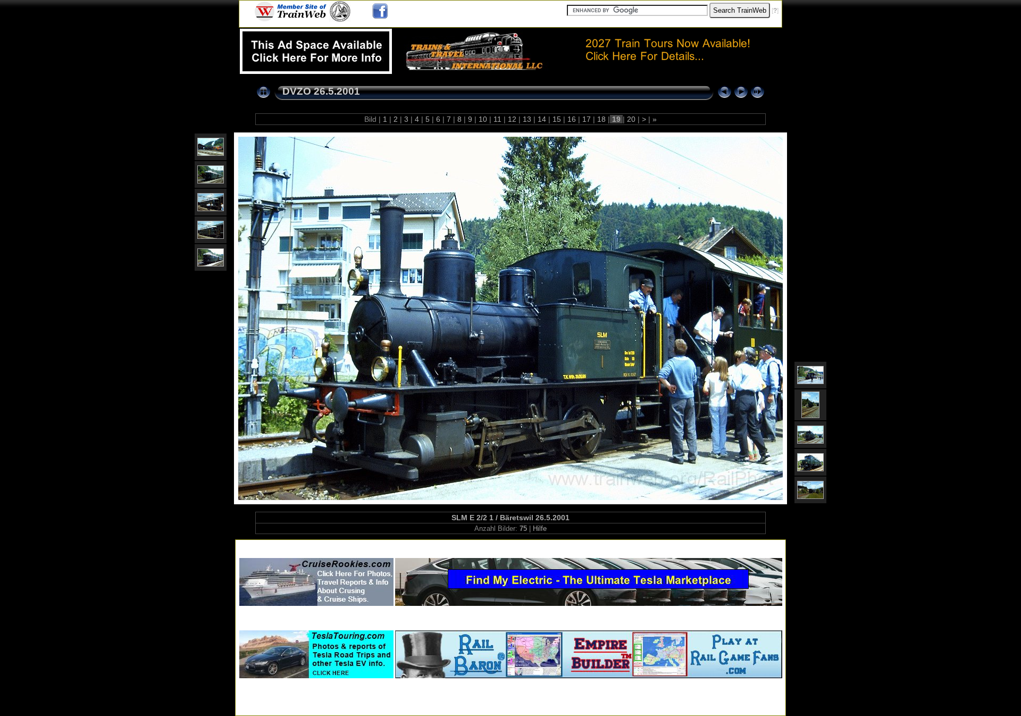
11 (497, 119)
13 (527, 119)
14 (541, 119)
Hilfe (540, 528)
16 (571, 119)
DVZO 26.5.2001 (321, 91)
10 (482, 119)
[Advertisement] (510, 547)
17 (586, 119)
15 (556, 119)
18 (601, 119)
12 (512, 119)
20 (631, 119)
